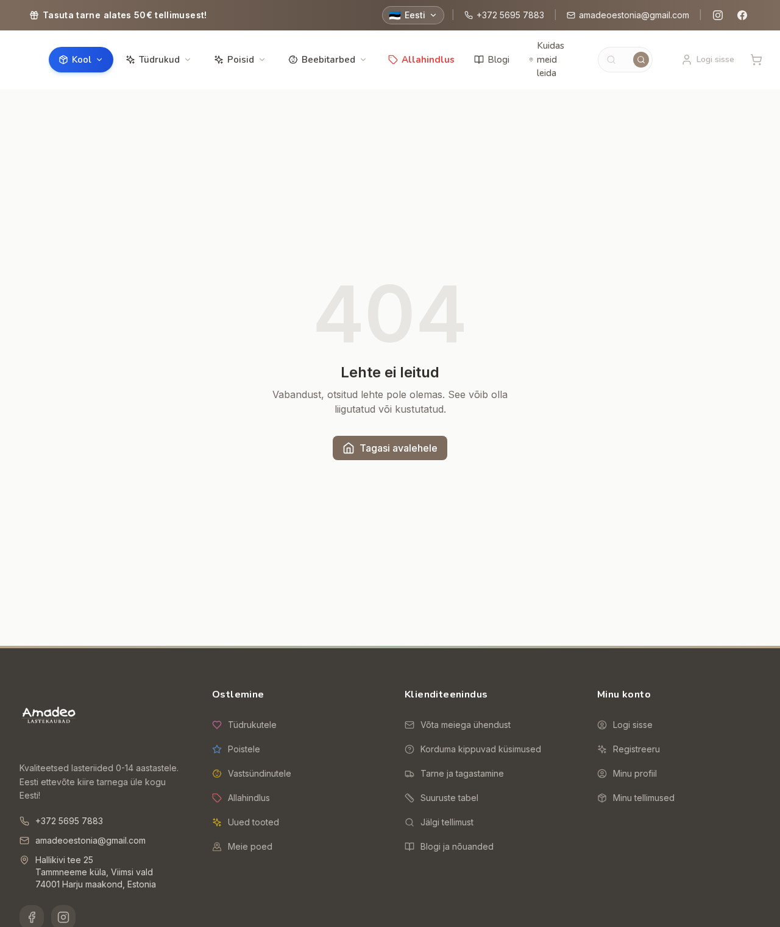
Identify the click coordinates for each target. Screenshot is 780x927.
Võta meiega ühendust (465, 724)
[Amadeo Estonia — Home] (49, 716)
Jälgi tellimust (446, 822)
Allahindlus (428, 60)
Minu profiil (635, 773)
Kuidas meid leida (550, 59)
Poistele (244, 749)
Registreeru (636, 749)
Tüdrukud (159, 60)
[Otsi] (641, 60)
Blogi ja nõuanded (457, 846)
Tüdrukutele (252, 724)
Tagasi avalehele (399, 448)
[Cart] (756, 59)
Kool (81, 60)
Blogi (498, 60)
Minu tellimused (644, 797)
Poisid (240, 60)
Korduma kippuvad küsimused (480, 749)
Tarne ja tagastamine (462, 773)
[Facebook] (742, 15)
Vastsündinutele (259, 773)
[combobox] (625, 59)
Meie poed (250, 846)
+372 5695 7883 (510, 15)
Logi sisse (633, 724)
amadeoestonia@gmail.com (634, 15)
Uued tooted (253, 822)
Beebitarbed (328, 60)
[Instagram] (717, 15)
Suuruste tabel (449, 797)
